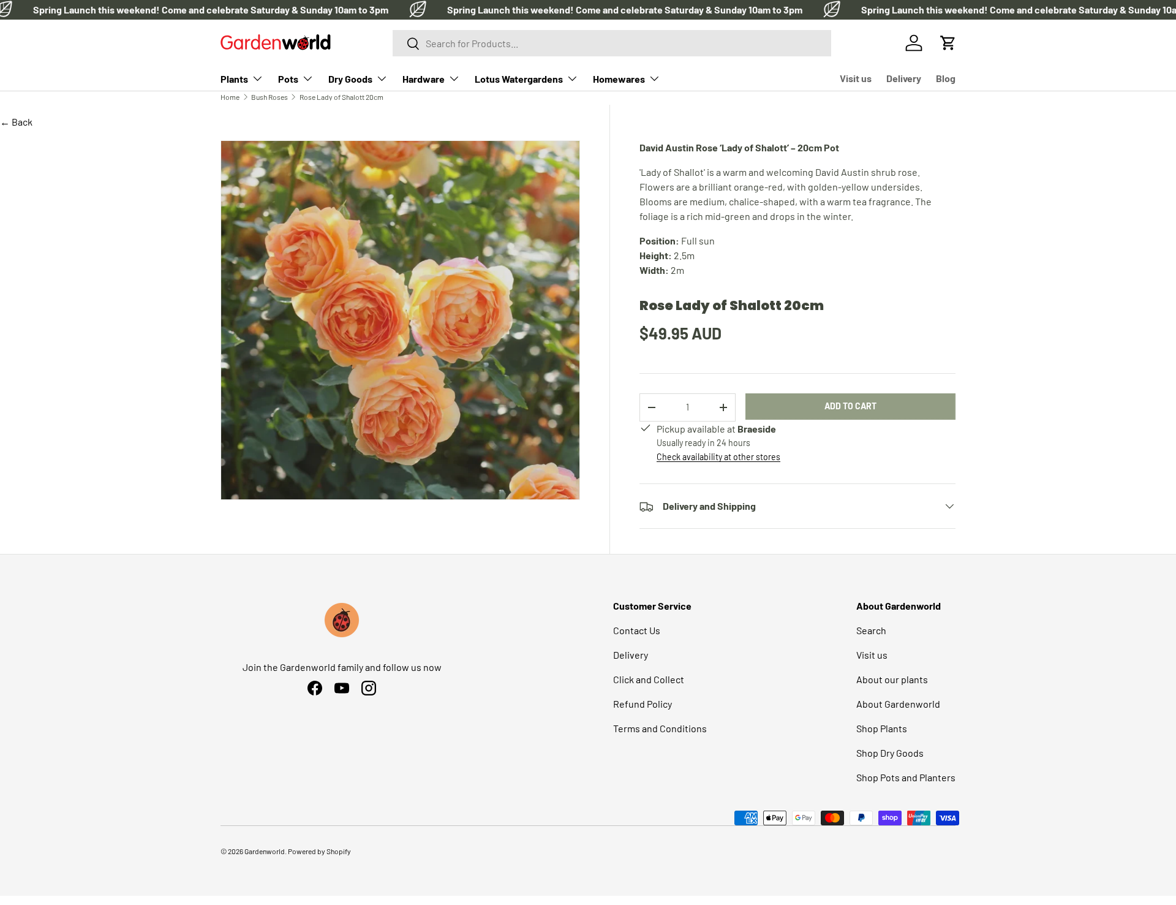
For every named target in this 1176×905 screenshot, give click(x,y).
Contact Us (636, 630)
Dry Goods (350, 79)
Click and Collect (648, 679)
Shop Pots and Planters (906, 777)
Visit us (856, 78)
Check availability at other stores (718, 457)
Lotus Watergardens (519, 79)
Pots (288, 79)
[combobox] (612, 43)
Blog (946, 78)
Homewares (619, 79)
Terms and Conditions (660, 728)
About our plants (892, 679)
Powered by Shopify (319, 851)
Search (871, 630)
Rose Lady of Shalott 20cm (341, 96)
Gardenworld (264, 851)
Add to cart (850, 406)
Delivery (903, 78)
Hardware (423, 79)
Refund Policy (642, 704)
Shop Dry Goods (890, 753)
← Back (16, 121)
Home (230, 96)
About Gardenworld (898, 704)
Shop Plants (881, 728)
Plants (234, 79)
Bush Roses (269, 96)
